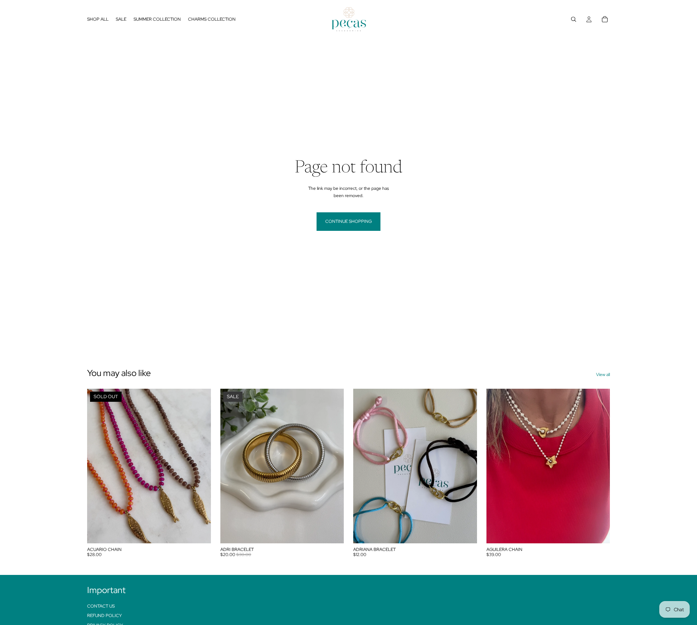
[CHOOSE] (465, 532)
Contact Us (101, 606)
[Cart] (605, 19)
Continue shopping (348, 221)
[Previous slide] (98, 466)
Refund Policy (104, 615)
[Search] (574, 19)
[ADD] (332, 532)
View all (603, 374)
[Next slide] (200, 466)
